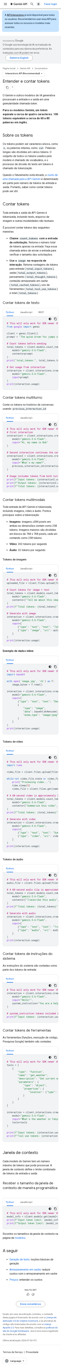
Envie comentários (30, 1304)
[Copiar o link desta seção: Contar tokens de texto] (42, 303)
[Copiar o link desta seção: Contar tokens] (32, 204)
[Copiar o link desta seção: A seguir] (21, 1251)
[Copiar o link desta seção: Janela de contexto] (41, 1153)
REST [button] (41, 312)
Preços (13, 1279)
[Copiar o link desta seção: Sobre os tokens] (36, 136)
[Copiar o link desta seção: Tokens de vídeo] (26, 742)
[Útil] (27, 1294)
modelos (20, 1237)
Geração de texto (19, 1259)
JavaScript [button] (26, 312)
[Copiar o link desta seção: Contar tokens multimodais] (48, 500)
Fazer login (50, 4)
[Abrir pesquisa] (32, 4)
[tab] (10, 312)
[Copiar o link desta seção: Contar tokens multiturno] (45, 398)
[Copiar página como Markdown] (7, 87)
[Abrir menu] (5, 4)
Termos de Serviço (13, 1352)
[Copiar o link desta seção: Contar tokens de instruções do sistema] (18, 959)
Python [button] (10, 312)
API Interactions (15, 15)
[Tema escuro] (50, 319)
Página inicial (9, 68)
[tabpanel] (30, 353)
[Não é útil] (33, 1294)
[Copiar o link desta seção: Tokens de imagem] (29, 560)
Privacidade (32, 1352)
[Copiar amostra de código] (55, 319)
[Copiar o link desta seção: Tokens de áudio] (26, 859)
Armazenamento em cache (25, 1269)
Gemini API (25, 68)
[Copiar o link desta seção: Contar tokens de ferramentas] (54, 1031)
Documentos (41, 68)
